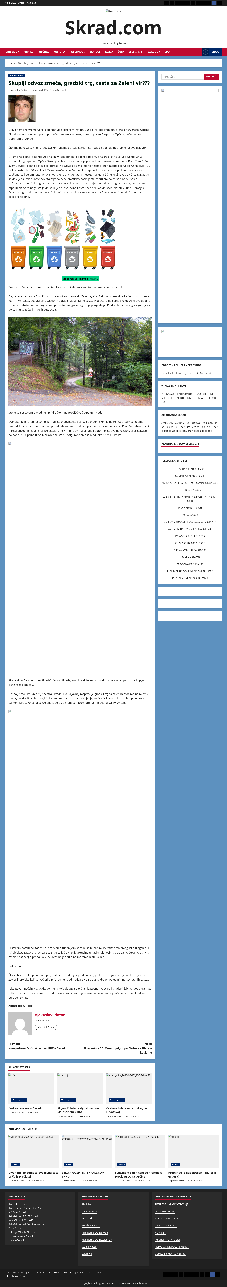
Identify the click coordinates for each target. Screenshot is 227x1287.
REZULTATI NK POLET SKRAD (172, 1246)
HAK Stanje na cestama (168, 1218)
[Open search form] (198, 52)
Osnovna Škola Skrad (20, 1236)
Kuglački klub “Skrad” (20, 1220)
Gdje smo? (12, 52)
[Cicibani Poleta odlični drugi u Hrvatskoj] (129, 1088)
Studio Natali (89, 1246)
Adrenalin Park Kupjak (167, 1239)
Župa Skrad (15, 1228)
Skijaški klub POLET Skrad (23, 1216)
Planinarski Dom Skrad (95, 1232)
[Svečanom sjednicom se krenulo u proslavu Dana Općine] (140, 1151)
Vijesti (15, 1164)
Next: (118, 1048)
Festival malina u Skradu (25, 1108)
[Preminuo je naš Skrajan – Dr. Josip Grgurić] (193, 1151)
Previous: (36, 1046)
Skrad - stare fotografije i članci (26, 1208)
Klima (109, 52)
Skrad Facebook (17, 1204)
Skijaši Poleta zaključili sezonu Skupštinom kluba (78, 1110)
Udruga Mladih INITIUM (22, 1232)
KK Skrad (87, 1218)
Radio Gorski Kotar (166, 1225)
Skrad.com (113, 27)
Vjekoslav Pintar (19, 89)
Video (215, 52)
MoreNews (124, 1283)
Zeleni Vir (135, 52)
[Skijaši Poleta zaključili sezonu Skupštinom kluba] (80, 1088)
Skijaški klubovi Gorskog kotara (26, 1224)
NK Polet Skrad (17, 1212)
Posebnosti (77, 52)
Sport (169, 52)
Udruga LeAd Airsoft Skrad (170, 1253)
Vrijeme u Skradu (165, 1211)
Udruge (95, 52)
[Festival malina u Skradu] (31, 1088)
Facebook (153, 52)
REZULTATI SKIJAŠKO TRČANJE (171, 1204)
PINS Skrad (88, 1204)
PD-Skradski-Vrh (91, 1225)
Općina (44, 52)
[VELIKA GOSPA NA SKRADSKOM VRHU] (87, 1151)
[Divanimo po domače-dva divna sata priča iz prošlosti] (33, 1151)
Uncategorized (16, 75)
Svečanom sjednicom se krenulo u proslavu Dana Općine (138, 1174)
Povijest (28, 52)
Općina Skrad (16, 1240)
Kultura (59, 52)
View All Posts (46, 1027)
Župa (121, 52)
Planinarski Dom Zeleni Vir (97, 1239)
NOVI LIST (160, 1232)
